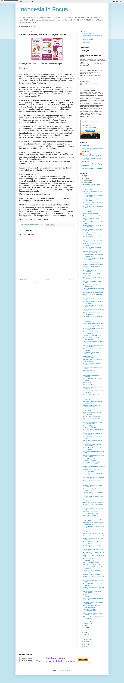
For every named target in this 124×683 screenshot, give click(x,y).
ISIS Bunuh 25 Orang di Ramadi (91, 564)
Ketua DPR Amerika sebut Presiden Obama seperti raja (92, 613)
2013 (83, 644)
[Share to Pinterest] (54, 225)
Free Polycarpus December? (90, 213)
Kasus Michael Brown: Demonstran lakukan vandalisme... (92, 406)
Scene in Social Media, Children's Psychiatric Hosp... (92, 356)
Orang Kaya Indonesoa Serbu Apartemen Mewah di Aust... (91, 463)
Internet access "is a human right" (92, 416)
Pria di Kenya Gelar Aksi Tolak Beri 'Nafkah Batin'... (92, 546)
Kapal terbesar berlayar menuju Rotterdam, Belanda (91, 606)
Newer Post (23, 279)
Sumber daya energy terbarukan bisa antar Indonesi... (93, 434)
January (86, 641)
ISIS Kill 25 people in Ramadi (91, 562)
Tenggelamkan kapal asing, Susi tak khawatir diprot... (92, 306)
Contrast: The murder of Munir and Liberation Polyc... (92, 248)
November (86, 182)
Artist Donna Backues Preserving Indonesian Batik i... (92, 445)
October (86, 621)
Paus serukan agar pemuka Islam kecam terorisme (92, 188)
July (85, 628)
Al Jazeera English (87, 39)
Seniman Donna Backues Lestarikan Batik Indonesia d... (93, 448)
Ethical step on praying (89, 370)
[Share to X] (50, 225)
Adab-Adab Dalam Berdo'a (90, 373)
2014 (83, 178)
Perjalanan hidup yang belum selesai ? (93, 536)
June (85, 630)
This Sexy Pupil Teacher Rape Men (92, 335)
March (85, 637)
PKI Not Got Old (87, 382)
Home (47, 279)
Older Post (71, 279)
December (86, 180)
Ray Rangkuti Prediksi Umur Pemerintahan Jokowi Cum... (91, 516)
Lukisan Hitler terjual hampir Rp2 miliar (93, 502)
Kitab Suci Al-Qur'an (88, 154)
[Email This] (46, 225)
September (87, 623)
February (86, 639)
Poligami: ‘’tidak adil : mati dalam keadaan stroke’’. (92, 285)
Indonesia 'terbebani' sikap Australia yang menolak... (92, 591)
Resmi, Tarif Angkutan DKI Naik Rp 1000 (94, 553)
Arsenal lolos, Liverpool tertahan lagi (93, 326)
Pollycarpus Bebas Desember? (91, 216)
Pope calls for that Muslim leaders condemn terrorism (92, 185)
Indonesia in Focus (43, 9)
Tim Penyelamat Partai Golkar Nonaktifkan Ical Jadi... (91, 353)
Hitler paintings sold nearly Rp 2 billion (93, 500)
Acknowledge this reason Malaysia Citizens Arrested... (92, 423)
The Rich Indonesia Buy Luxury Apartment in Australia (91, 459)
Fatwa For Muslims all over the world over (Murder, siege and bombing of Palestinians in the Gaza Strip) (92, 148)
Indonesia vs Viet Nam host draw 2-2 (93, 574)
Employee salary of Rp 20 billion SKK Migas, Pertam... (93, 199)
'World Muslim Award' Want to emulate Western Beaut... (93, 493)
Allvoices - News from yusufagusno (92, 168)
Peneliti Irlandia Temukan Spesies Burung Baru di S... (92, 332)
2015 (83, 176)
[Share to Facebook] (52, 225)
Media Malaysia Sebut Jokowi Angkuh (93, 264)
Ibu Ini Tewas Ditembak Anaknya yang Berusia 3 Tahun (93, 345)
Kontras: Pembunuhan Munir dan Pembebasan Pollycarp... (92, 251)
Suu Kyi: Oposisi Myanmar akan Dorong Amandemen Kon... (93, 477)
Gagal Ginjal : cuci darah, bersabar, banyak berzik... (92, 271)
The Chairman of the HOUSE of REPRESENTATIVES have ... (91, 610)
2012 (83, 646)
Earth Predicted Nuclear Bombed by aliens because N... (92, 295)
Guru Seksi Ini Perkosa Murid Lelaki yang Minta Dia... (92, 338)
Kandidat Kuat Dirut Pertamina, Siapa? (93, 292)
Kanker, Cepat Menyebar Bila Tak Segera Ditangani (92, 313)
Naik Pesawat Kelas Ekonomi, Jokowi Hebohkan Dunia (93, 559)
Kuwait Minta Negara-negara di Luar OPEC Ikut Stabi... (92, 230)
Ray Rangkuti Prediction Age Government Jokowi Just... (91, 512)
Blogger (69, 670)
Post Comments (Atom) (33, 282)
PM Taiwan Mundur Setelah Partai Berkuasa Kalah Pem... (92, 237)
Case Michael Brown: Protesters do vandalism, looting (92, 402)
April (85, 634)
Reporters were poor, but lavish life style (93, 533)
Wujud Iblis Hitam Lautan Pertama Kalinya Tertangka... (92, 470)
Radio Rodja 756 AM (88, 34)
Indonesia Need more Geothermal (92, 480)
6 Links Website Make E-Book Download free (91, 219)
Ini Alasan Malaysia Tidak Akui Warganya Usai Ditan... (91, 426)
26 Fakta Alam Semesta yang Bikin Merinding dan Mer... (92, 571)
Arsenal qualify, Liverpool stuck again (93, 323)
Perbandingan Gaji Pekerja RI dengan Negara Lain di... (93, 523)
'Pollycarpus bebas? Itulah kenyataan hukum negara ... (93, 196)
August (85, 625)
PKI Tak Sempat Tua (88, 384)
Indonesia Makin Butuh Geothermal (92, 483)
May (85, 632)
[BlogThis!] (48, 225)
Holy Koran (85, 145)
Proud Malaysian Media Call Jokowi (92, 262)
